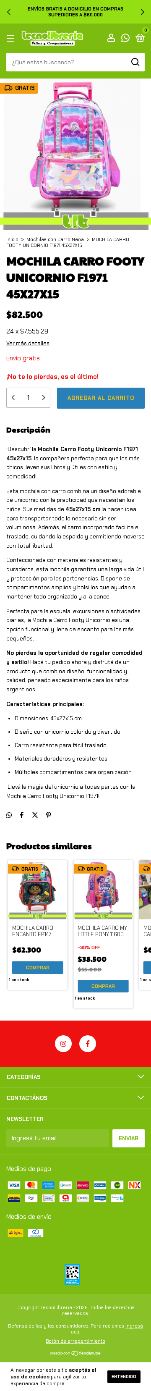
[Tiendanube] (75, 1353)
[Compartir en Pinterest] (48, 815)
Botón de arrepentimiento (75, 1341)
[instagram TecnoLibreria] (63, 1043)
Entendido (124, 1376)
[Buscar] (135, 62)
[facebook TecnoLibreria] (87, 1043)
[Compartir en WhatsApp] (9, 815)
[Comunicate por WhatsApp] (125, 39)
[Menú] (12, 38)
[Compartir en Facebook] (21, 815)
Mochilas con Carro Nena (55, 239)
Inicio (12, 239)
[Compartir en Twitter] (35, 815)
